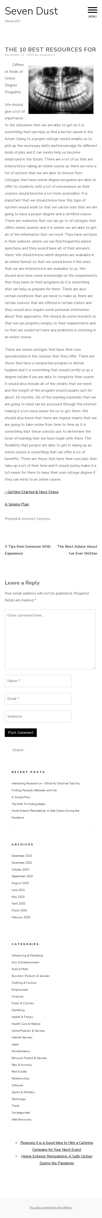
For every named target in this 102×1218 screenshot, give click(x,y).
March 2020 (19, 910)
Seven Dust (31, 11)
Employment (20, 990)
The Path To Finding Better (28, 804)
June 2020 (18, 890)
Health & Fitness (23, 1017)
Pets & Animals (22, 1065)
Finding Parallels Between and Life (34, 790)
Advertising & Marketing (27, 955)
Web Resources (22, 1119)
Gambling (18, 1010)
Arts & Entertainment (25, 962)
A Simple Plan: (17, 504)
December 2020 (22, 856)
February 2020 (21, 917)
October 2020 (20, 869)
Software (17, 1085)
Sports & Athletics (23, 1092)
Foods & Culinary (23, 1003)
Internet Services (36, 518)
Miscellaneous (21, 1051)
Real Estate (19, 1071)
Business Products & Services (31, 976)
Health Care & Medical (26, 1024)
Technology (19, 1099)
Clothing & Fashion (24, 983)
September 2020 (22, 876)
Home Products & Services (28, 1031)
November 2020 (22, 863)
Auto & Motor (20, 969)
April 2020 (18, 903)
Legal (15, 1044)
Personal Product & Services (29, 1058)
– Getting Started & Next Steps (32, 492)
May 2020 (18, 897)
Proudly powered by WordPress (51, 1207)
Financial (17, 996)
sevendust (47, 55)
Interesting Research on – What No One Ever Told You (46, 783)
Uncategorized (21, 1113)
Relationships (21, 1078)
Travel (15, 1106)
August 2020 (20, 883)
